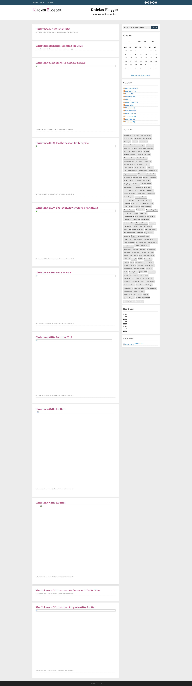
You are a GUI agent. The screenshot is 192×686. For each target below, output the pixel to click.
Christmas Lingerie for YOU (53, 29)
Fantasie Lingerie (148, 148)
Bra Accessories (128, 187)
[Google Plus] (151, 2)
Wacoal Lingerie (129, 298)
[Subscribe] (148, 2)
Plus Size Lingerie (149, 255)
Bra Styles (127, 142)
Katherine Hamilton (150, 229)
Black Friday (138, 180)
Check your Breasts (140, 197)
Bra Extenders (139, 187)
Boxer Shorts (146, 183)
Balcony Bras (137, 177)
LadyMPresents (148, 233)
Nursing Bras (147, 161)
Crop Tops (134, 203)
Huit (141, 226)
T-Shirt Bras (139, 285)
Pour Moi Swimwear (129, 164)
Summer (138, 278)
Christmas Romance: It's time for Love (59, 45)
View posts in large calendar (140, 75)
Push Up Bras (148, 259)
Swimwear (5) (130, 119)
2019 (125, 321)
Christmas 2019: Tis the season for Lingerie (62, 143)
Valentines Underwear (130, 294)
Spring (126, 275)
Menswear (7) (130, 108)
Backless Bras (128, 135)
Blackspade (146, 180)
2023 (125, 331)
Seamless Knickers (130, 265)
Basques (136, 135)
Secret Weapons (149, 265)
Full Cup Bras (151, 216)
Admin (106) (139, 343)
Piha (140, 255)
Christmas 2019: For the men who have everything (67, 207)
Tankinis (142, 281)
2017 (125, 317)
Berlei (125, 180)
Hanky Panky (128, 226)
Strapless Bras (129, 278)
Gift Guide (127, 151)
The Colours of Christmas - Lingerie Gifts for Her (66, 607)
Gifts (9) (128, 99)
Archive (50, 2)
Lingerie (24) (129, 105)
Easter (152, 203)
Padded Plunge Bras (147, 252)
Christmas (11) (130, 97)
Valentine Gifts (143, 171)
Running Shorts (149, 262)
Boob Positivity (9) (131, 88)
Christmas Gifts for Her (50, 409)
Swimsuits (150, 167)
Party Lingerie (134, 255)
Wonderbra (139, 301)
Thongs (133, 285)
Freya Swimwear (140, 216)
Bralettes (135, 142)
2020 (125, 324)
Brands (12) (129, 94)
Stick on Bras (144, 275)
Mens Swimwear (128, 246)
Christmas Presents (144, 200)
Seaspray (140, 265)
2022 (125, 329)
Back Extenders (151, 174)
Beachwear (153, 177)
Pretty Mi (134, 259)
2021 (125, 326)
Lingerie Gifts (148, 239)
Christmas (60, 32)
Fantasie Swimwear (129, 210)
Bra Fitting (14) (130, 91)
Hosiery (136, 226)
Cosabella (149, 145)
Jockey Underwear (138, 229)
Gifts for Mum (145, 220)
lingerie (133, 236)
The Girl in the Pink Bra (130, 171)
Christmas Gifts (130, 200)
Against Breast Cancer (130, 174)
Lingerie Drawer (137, 239)
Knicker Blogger (104, 10)
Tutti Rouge (148, 285)
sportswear (151, 272)
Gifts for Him (136, 220)
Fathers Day (140, 210)
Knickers (140, 233)
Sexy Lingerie (128, 167)
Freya (136, 213)
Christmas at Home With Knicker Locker (60, 62)
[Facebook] (156, 2)
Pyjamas (126, 262)
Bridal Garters (151, 193)
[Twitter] (153, 2)
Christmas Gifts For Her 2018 (53, 272)
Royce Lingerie (139, 262)
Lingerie (66, 32)
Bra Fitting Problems (131, 190)
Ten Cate (126, 285)
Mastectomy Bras (141, 242)
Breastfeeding (128, 145)
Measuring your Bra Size (144, 155)
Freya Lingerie (129, 216)
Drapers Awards (137, 148)
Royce (132, 262)
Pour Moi (127, 259)
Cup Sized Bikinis (143, 203)
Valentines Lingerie (139, 291)
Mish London (127, 249)
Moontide (135, 249)
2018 (125, 319)
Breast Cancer (141, 193)
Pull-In (147, 164)
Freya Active (143, 213)
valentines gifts (128, 291)
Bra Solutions (146, 138)
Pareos (126, 255)
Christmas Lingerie (139, 145)
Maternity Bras (152, 242)
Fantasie (137, 206)
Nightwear (139, 161)
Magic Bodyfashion (129, 155)
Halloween (152, 223)
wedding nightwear (129, 301)
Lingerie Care (128, 239)
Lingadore (127, 236)
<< (129, 41)
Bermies (143, 135)
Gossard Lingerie (137, 151)
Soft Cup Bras (133, 272)
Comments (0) (74, 32)
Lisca (155, 239)
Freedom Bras (128, 213)
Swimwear (135, 281)
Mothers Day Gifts (129, 161)
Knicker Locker (51, 32)
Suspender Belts (148, 278)
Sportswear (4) (130, 116)
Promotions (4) (130, 113)
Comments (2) (70, 323)
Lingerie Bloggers (143, 236)
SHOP (42, 2)
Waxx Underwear (143, 298)
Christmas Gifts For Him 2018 (54, 337)
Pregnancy (140, 164)
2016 (125, 314)
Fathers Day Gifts (151, 210)
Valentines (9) (130, 122)
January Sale (127, 229)
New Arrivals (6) (130, 111)
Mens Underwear (142, 246)
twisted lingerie (128, 288)
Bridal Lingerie (129, 197)
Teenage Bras (150, 281)
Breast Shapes (143, 142)
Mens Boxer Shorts (129, 158)
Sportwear (143, 167)
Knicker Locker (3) (131, 102)
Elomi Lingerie (128, 206)
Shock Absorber (139, 268)
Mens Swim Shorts (141, 158)
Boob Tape (136, 184)
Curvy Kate (127, 148)
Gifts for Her (127, 220)
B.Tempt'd (141, 174)
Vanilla (140, 294)
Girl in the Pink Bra (129, 223)
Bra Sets (142, 190)
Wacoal (145, 294)
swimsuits (127, 281)
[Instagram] (145, 2)
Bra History (137, 138)
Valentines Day (153, 171)
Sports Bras (143, 272)
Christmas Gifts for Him (50, 502)
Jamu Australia (148, 226)
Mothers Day (151, 249)
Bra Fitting (128, 138)
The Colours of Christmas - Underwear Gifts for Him (68, 590)
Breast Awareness (130, 193)
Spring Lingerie (134, 275)
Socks (136, 167)
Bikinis (149, 135)
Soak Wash (149, 268)
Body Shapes (127, 184)
